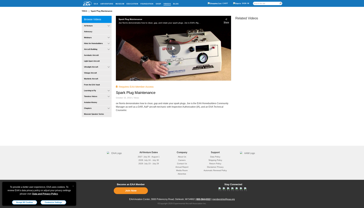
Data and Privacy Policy (45, 194)
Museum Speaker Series (94, 114)
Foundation (146, 4)
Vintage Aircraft (90, 73)
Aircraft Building (90, 49)
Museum (120, 4)
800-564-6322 (203, 199)
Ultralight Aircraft (91, 67)
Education (132, 4)
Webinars (88, 38)
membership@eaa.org (223, 199)
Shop (158, 4)
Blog (176, 4)
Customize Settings (53, 202)
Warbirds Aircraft (91, 79)
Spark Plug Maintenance (101, 11)
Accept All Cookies (24, 202)
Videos (167, 4)
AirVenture (106, 4)
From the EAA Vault (92, 85)
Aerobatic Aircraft (91, 55)
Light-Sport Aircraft (92, 61)
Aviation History (90, 102)
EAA (96, 4)
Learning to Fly (90, 91)
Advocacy (88, 32)
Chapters (88, 108)
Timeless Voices (90, 96)
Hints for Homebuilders (93, 43)
